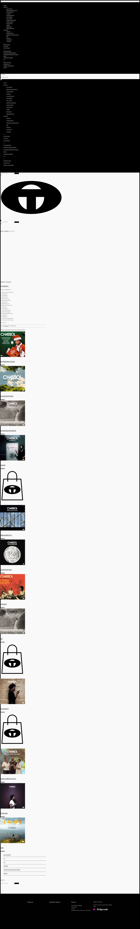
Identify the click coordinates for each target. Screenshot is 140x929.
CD (4, 862)
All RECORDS (7, 855)
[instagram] (8, 170)
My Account (52, 905)
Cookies (103, 918)
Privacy (95, 918)
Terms (98, 918)
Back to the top (4, 70)
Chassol (6, 325)
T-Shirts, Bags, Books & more (12, 869)
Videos (6, 873)
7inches (6, 866)
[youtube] (11, 170)
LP (4, 858)
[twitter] (5, 170)
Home (2, 231)
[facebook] (2, 170)
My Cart (51, 907)
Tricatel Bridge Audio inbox (102, 906)
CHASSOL (6, 231)
